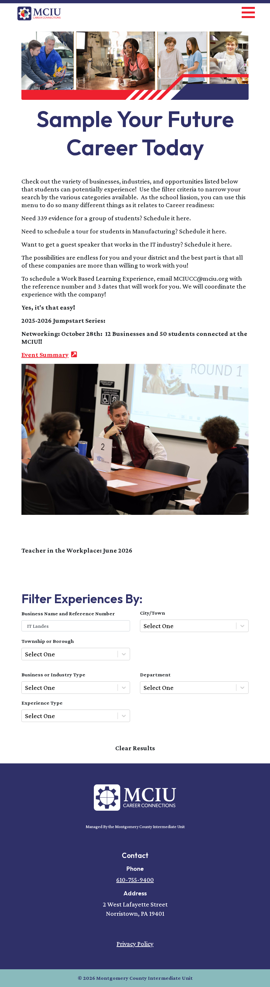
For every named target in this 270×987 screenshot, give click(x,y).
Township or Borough (47, 641)
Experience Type (42, 703)
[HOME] (135, 797)
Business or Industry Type (53, 674)
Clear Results (135, 748)
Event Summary (49, 354)
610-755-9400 (135, 879)
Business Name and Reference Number (68, 613)
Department (155, 674)
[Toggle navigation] (248, 11)
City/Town (152, 613)
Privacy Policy (135, 943)
